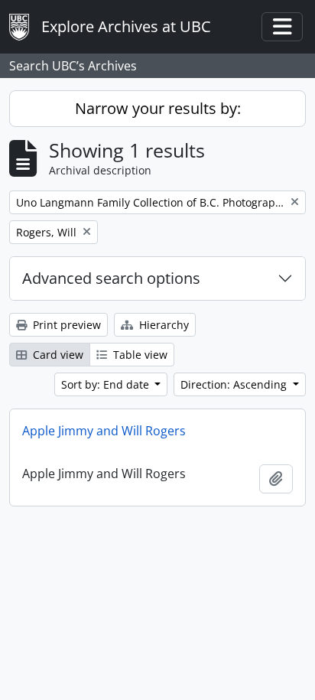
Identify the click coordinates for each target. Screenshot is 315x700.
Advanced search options (111, 278)
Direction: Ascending (235, 384)
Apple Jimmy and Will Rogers (104, 430)
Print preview (65, 324)
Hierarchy (162, 324)
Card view (56, 354)
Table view (138, 354)
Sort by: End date (106, 384)
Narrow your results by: (158, 108)
